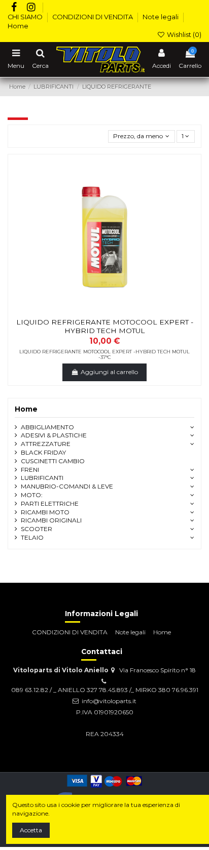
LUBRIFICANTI (42, 477)
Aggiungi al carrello (109, 372)
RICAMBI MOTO (45, 512)
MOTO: (32, 495)
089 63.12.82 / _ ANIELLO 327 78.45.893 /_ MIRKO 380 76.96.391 (104, 690)
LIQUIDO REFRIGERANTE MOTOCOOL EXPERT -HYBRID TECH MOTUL (104, 326)
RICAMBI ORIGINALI (51, 520)
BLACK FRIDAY (43, 452)
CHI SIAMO (26, 17)
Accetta (31, 830)
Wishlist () (183, 34)
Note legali (161, 17)
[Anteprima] (117, 310)
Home (18, 26)
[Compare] (104, 310)
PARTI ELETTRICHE (50, 503)
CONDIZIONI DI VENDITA (93, 17)
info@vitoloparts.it (109, 701)
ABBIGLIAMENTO (47, 427)
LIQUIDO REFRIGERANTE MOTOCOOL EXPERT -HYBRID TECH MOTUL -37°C (104, 354)
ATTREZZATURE (46, 444)
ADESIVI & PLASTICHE (54, 435)
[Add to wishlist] (93, 310)
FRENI (30, 469)
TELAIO (32, 537)
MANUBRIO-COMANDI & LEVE (67, 486)
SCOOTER (36, 529)
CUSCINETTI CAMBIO (53, 461)
